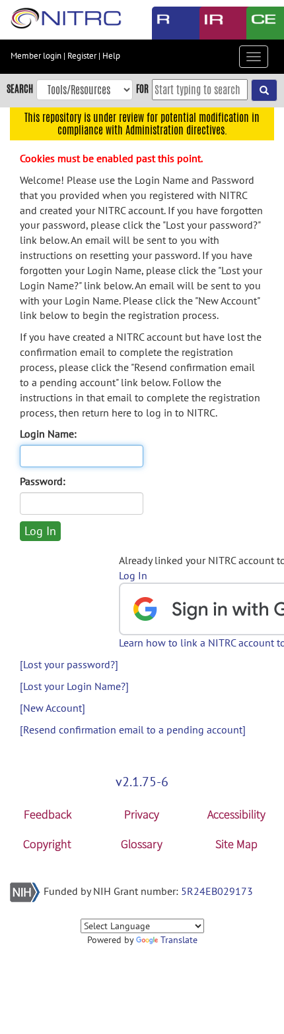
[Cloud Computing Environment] (260, 23)
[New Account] (52, 707)
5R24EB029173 (217, 891)
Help (111, 55)
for (142, 89)
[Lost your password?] (69, 664)
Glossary (141, 843)
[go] (264, 90)
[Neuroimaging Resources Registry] (166, 23)
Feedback (47, 814)
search (20, 89)
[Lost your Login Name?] (74, 686)
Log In (133, 575)
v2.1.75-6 (142, 781)
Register (81, 55)
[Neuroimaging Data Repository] (213, 23)
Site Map (236, 843)
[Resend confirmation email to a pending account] (133, 729)
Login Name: (48, 433)
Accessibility (236, 814)
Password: (42, 481)
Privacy (141, 814)
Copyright (47, 843)
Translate (178, 940)
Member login (36, 55)
